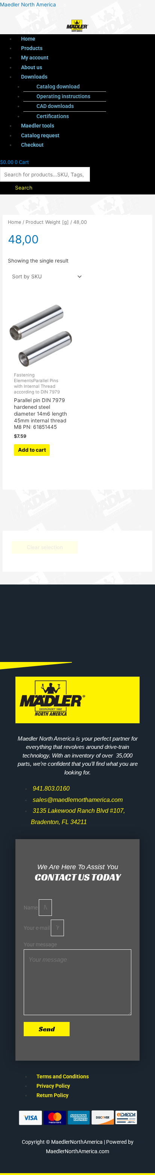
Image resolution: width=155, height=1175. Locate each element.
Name (31, 908)
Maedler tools (37, 126)
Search (23, 188)
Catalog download (58, 86)
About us (31, 67)
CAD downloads (55, 106)
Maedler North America (28, 5)
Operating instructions (63, 96)
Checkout (32, 145)
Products (32, 48)
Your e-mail (37, 928)
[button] (85, 77)
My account (35, 58)
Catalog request (40, 135)
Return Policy (52, 1095)
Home (28, 39)
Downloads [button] (34, 77)
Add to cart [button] (32, 450)
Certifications (52, 116)
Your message (40, 944)
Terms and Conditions (62, 1076)
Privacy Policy (53, 1086)
